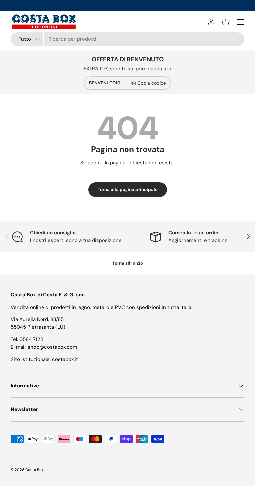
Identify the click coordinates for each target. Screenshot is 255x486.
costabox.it (65, 359)
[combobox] (127, 39)
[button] (225, 22)
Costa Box (34, 469)
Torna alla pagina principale (128, 189)
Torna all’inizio (127, 263)
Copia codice (151, 83)
